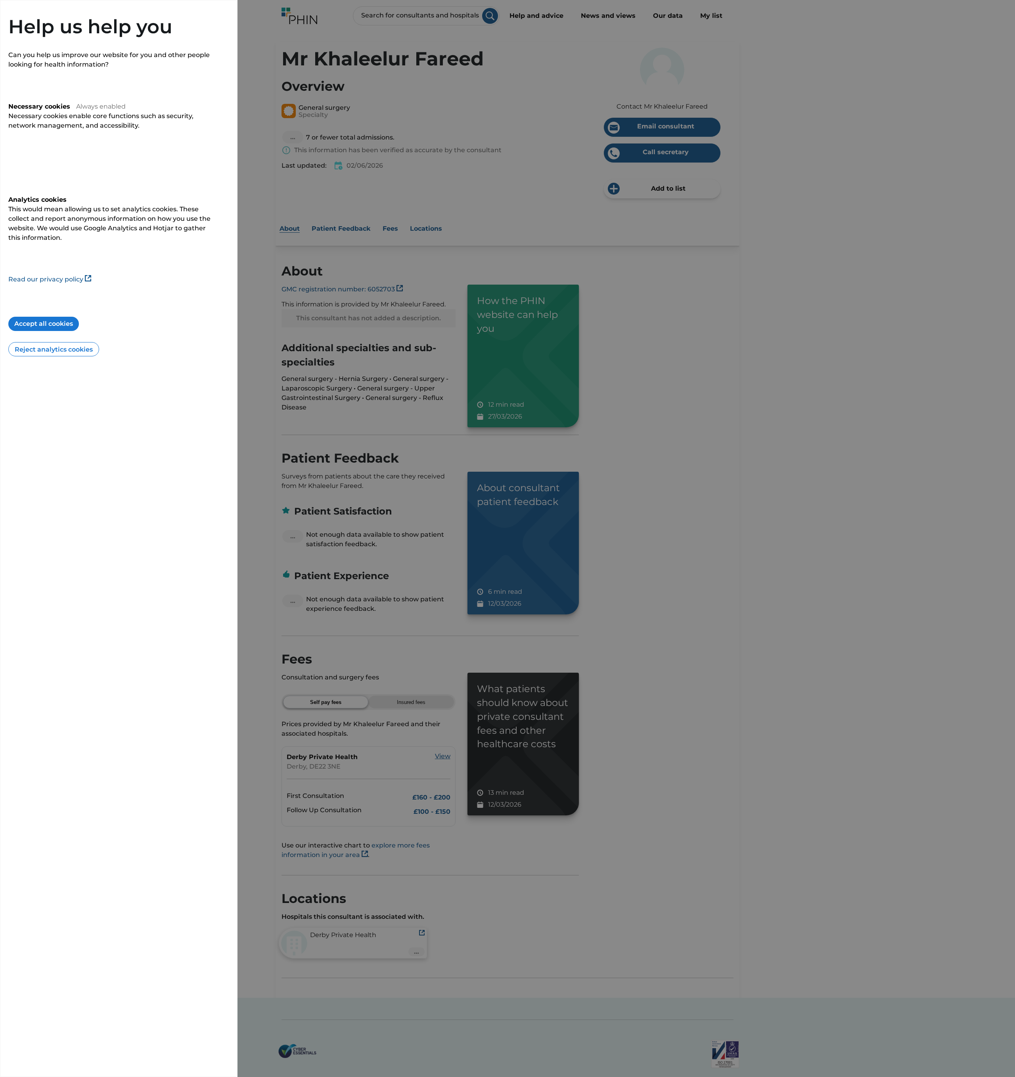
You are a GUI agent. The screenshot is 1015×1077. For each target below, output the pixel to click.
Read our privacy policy (45, 279)
